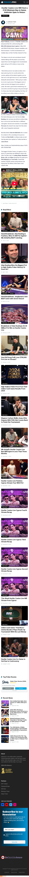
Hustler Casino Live (12, 203)
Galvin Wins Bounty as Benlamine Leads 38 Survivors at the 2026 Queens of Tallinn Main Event (19, 712)
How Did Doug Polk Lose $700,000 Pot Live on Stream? (14, 358)
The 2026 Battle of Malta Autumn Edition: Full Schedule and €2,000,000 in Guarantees (18, 729)
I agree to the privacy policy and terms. (13, 835)
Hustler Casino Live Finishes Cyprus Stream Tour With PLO (12, 482)
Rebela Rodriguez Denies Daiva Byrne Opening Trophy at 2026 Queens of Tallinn (18, 720)
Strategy (12, 230)
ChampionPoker (5, 786)
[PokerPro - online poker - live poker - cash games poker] (8, 2)
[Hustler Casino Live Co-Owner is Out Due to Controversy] (14, 647)
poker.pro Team (12, 22)
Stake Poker (4, 794)
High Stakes (5, 203)
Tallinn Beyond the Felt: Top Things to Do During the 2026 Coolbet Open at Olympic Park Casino (19, 738)
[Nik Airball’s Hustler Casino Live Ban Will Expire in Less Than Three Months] (14, 437)
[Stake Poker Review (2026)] (5, 683)
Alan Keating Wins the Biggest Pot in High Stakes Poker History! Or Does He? (14, 267)
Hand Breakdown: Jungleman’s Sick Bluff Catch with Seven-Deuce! (14, 298)
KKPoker (3, 789)
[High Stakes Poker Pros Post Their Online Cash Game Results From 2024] (14, 375)
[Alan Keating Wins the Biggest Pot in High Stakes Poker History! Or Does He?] (14, 253)
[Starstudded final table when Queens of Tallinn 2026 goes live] (5, 707)
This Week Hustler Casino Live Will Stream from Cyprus (14, 599)
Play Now (21, 688)
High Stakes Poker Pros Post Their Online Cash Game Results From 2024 (14, 389)
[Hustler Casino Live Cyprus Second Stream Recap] (14, 557)
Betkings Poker (5, 791)
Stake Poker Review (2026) (18, 681)
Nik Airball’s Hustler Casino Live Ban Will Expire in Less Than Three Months (14, 451)
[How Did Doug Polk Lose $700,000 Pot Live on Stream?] (14, 345)
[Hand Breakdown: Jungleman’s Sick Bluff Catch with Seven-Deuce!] (14, 285)
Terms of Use (14, 872)
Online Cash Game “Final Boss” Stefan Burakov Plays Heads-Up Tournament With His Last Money (13, 630)
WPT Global (4, 784)
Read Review (8, 688)
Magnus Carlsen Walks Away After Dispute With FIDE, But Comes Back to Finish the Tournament (14, 420)
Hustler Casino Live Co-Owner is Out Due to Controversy (13, 660)
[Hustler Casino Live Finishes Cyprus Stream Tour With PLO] (14, 469)
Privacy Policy (22, 872)
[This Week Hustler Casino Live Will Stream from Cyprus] (14, 586)
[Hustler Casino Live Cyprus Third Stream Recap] (14, 528)
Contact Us (6, 872)
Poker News (5, 15)
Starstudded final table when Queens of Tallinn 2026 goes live (18, 702)
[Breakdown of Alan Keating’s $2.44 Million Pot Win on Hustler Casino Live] (14, 314)
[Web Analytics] (3, 876)
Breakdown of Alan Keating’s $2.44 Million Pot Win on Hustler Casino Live (14, 328)
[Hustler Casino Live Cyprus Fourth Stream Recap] (14, 498)
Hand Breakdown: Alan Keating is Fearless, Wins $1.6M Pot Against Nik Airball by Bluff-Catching (14, 236)
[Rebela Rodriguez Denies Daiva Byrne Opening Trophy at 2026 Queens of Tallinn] (5, 725)
